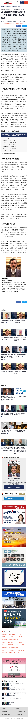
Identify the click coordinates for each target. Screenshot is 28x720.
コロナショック (11, 642)
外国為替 (5, 652)
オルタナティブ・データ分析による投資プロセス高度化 (20, 339)
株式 (4, 645)
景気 (4, 636)
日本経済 (16, 652)
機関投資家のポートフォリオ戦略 (16, 645)
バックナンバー (12, 498)
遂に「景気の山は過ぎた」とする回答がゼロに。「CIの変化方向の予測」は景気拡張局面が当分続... (20, 450)
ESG (21, 23)
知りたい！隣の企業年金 (9, 634)
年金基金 (20, 642)
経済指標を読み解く (15, 639)
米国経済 (5, 647)
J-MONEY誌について (6, 714)
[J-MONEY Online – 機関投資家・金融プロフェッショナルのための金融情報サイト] (6, 3)
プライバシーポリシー (20, 711)
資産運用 (19, 634)
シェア (19, 25)
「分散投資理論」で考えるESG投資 (12, 6)
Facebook (20, 714)
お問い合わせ (4, 711)
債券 (11, 652)
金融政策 (20, 636)
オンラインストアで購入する (13, 487)
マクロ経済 (12, 650)
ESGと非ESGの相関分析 (7, 371)
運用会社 (5, 650)
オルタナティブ (11, 636)
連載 (2, 6)
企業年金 (5, 639)
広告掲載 (3, 708)
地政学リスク (21, 650)
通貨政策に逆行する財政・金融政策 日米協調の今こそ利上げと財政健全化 (17, 689)
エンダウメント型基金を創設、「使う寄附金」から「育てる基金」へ (7, 448)
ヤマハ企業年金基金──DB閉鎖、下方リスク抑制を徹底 (7, 431)
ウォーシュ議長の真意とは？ (15, 698)
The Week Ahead (14, 647)
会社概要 (17, 708)
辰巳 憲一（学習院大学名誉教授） (9, 21)
